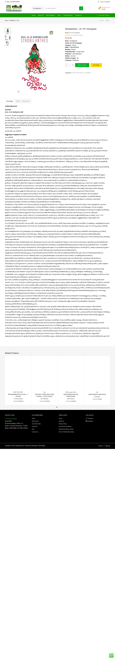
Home (33, 15)
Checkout (34, 426)
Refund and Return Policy (66, 429)
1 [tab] (56, 407)
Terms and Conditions (65, 426)
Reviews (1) (26, 101)
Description (9, 101)
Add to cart (82, 65)
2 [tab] (58, 407)
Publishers (13, 20)
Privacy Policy (63, 423)
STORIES (88, 72)
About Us (40, 15)
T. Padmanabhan (18, 398)
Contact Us (78, 15)
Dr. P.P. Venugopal (74, 32)
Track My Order (36, 423)
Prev (102, 20)
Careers (100, 445)
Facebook (90, 418)
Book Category (50, 15)
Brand (18, 101)
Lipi (18, 20)
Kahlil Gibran (70, 398)
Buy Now (96, 65)
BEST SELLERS (77, 72)
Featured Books (68, 15)
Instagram (90, 421)
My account (35, 421)
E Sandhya (97, 396)
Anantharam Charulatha (97, 394)
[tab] (10, 101)
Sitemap (107, 445)
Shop (59, 15)
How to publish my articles (66, 432)
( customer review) (77, 35)
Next (107, 20)
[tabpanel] (18, 380)
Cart (33, 429)
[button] (38, 8)
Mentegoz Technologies (38, 445)
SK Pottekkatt (44, 398)
